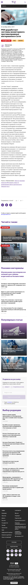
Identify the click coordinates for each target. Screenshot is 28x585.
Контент (4, 520)
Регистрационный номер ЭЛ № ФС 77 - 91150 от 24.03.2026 (14, 570)
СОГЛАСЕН (14, 582)
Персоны (4, 515)
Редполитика (18, 518)
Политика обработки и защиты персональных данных (20, 528)
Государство (5, 523)
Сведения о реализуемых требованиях (18, 533)
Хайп (3, 530)
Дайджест (7, 387)
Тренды (3, 525)
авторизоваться (5, 214)
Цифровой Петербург (7, 532)
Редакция (17, 515)
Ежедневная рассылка (18, 387)
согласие (9, 402)
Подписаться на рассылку (14, 397)
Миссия (17, 513)
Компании (4, 513)
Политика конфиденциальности (20, 523)
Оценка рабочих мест (20, 520)
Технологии (4, 527)
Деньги (3, 518)
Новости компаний (6, 537)
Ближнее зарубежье (7, 535)
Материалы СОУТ (19, 536)
